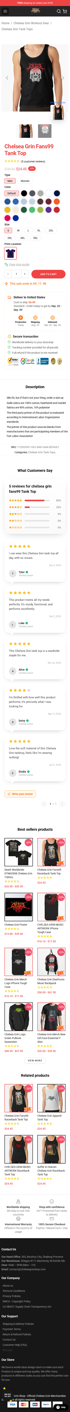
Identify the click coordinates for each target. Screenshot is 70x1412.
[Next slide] (63, 78)
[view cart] (65, 11)
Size (7, 224)
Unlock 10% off (7, 1395)
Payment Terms (12, 1329)
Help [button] (63, 1407)
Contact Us (9, 1339)
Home (5, 23)
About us (8, 1285)
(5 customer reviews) (33, 161)
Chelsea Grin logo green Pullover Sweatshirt (15, 1038)
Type (7, 174)
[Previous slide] (7, 78)
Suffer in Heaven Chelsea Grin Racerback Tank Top (51, 1170)
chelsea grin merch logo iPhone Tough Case (15, 983)
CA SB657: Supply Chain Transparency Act (27, 1306)
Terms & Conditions (14, 1290)
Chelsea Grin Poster (15, 924)
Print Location (12, 243)
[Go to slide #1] (25, 131)
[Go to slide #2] (45, 131)
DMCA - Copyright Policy (17, 1301)
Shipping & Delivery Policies (18, 1323)
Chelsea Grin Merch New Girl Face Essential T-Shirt (51, 1038)
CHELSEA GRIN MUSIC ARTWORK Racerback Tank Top (17, 1170)
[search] (59, 11)
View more (35, 1060)
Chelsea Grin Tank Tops (17, 29)
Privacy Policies (12, 1296)
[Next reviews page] (62, 804)
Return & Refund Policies (17, 1334)
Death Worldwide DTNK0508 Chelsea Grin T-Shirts (18, 873)
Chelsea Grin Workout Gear (31, 23)
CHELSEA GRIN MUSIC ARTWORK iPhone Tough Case (50, 928)
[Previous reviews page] (44, 804)
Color (7, 186)
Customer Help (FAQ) (15, 1344)
